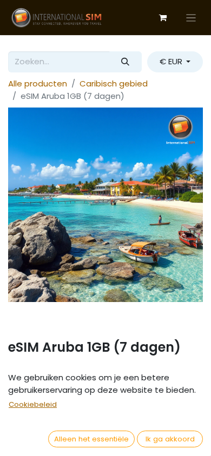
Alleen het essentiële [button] (91, 439)
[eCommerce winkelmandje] (163, 18)
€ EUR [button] (172, 61)
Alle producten (37, 83)
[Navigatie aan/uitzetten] (191, 17)
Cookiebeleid (33, 404)
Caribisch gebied (114, 83)
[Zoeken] (125, 61)
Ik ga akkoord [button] (170, 439)
